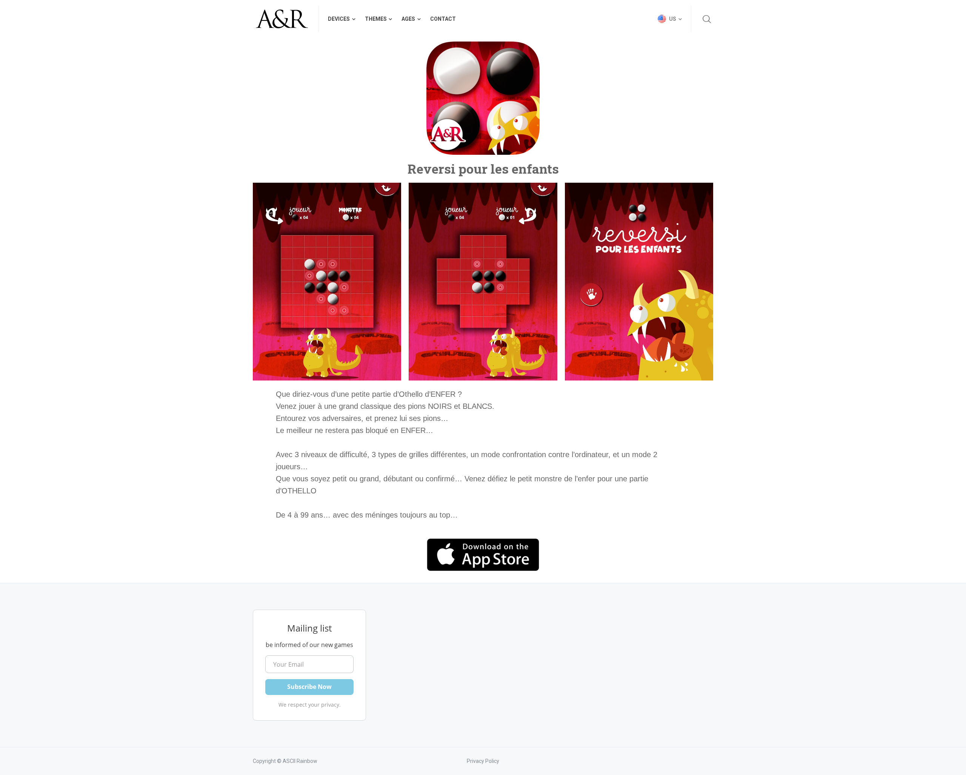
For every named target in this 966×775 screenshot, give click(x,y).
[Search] (706, 18)
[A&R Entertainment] (281, 19)
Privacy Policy (483, 761)
